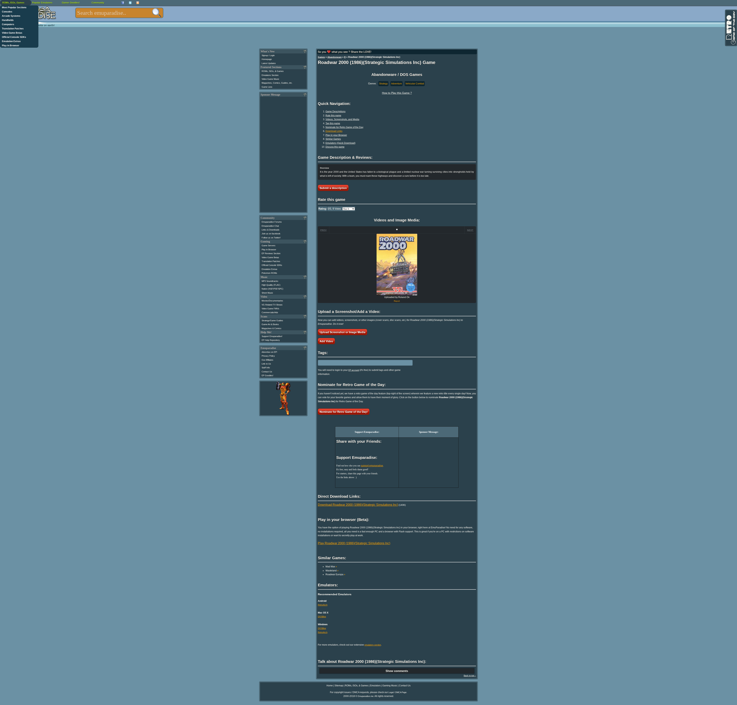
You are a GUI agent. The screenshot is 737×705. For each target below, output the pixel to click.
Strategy (383, 83)
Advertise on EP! (269, 352)
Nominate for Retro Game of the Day (344, 127)
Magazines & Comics (271, 328)
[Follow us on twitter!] (130, 3)
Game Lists (267, 87)
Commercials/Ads (270, 312)
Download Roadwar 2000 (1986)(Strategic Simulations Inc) (358, 504)
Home (329, 685)
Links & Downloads (270, 230)
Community (98, 2)
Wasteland (332, 570)
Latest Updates (269, 63)
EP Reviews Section (271, 253)
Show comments (397, 671)
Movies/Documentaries (272, 301)
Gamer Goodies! (71, 2)
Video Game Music (270, 79)
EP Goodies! (267, 375)
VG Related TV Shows (272, 305)
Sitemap (339, 685)
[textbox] (119, 13)
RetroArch (322, 605)
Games (321, 57)
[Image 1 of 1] (397, 264)
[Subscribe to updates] (137, 3)
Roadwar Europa (335, 574)
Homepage (267, 59)
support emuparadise (372, 465)
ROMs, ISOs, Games (13, 2)
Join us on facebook (271, 233)
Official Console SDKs (14, 37)
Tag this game (333, 123)
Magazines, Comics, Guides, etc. (277, 83)
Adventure (396, 83)
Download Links (334, 131)
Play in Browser (10, 45)
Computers (8, 24)
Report (397, 301)
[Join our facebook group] (122, 3)
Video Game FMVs (270, 308)
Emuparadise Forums (272, 222)
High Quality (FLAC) (271, 285)
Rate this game (333, 115)
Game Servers (268, 245)
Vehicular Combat (414, 83)
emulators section (372, 645)
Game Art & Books (270, 324)
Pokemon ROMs (269, 273)
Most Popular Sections (14, 7)
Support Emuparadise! (272, 336)
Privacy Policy (268, 356)
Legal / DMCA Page (397, 692)
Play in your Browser (336, 135)
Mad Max (331, 566)
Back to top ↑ (470, 675)
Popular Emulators (42, 2)
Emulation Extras (11, 41)
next (470, 230)
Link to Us (266, 364)
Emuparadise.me (365, 696)
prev (323, 230)
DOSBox (322, 616)
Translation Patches (13, 28)
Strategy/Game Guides (272, 320)
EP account (353, 370)
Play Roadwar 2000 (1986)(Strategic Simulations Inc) (354, 543)
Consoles (7, 11)
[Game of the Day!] (730, 28)
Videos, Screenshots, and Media (342, 119)
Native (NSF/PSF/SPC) (272, 289)
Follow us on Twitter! (271, 237)
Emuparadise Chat (270, 226)
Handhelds (8, 20)
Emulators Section (270, 75)
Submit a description (333, 188)
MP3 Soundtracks (270, 281)
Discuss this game (335, 147)
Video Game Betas (12, 33)
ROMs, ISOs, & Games (273, 71)
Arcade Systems (11, 16)
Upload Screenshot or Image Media (342, 332)
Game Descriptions (335, 111)
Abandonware (334, 57)
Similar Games (333, 139)
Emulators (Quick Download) (340, 143)
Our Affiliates (267, 360)
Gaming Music (389, 685)
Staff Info (266, 367)
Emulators (375, 685)
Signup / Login (268, 55)
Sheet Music (267, 293)
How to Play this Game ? (397, 92)
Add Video (326, 341)
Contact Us (267, 371)
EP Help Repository (271, 340)
